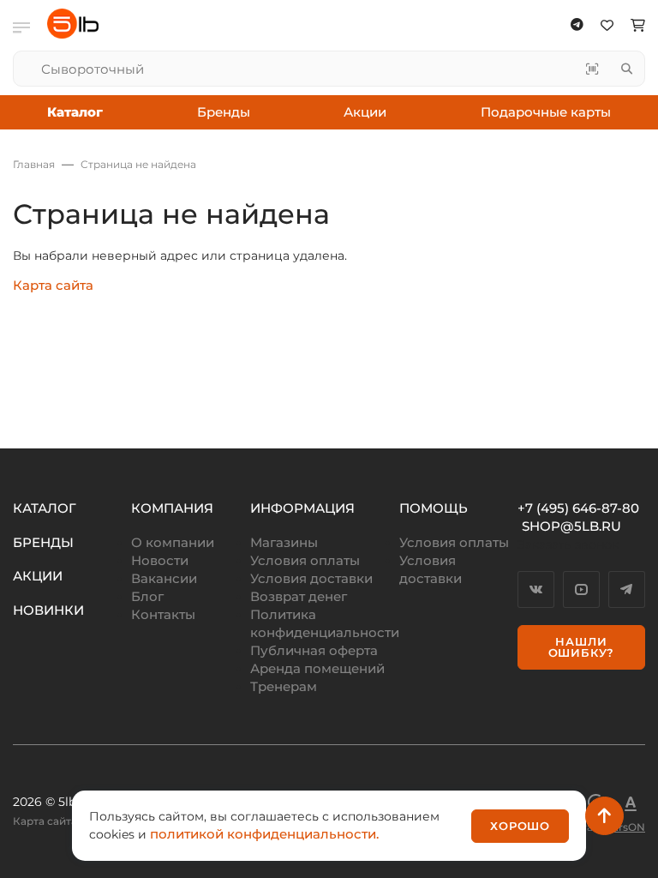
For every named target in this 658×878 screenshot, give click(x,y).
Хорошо (520, 826)
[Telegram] (626, 589)
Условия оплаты (305, 560)
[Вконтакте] (535, 589)
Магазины (284, 542)
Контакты (163, 614)
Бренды (223, 112)
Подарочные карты (546, 112)
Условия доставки (311, 578)
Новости (159, 560)
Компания (172, 508)
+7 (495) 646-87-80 (578, 508)
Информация (302, 508)
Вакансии (164, 578)
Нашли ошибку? (581, 646)
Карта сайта (53, 285)
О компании (172, 542)
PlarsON (623, 827)
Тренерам (283, 686)
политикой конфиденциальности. (264, 834)
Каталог (44, 508)
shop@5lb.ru (571, 526)
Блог (147, 596)
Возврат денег (298, 596)
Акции (365, 112)
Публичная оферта (314, 650)
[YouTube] (581, 589)
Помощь (433, 508)
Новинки (48, 610)
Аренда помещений (317, 668)
